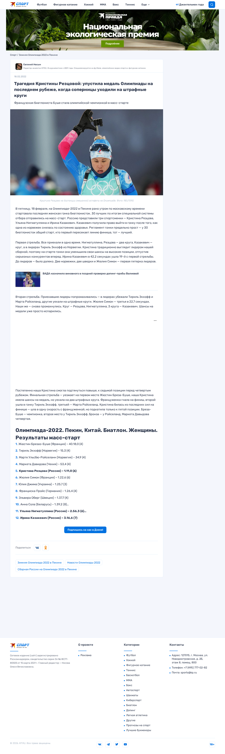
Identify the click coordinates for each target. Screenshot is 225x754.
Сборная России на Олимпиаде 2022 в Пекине (47, 569)
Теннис (130, 4)
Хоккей (88, 4)
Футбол (42, 4)
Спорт (13, 55)
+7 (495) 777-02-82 (195, 667)
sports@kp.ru (189, 672)
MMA (103, 4)
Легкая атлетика (136, 715)
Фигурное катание (65, 4)
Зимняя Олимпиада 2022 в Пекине (38, 55)
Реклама (86, 655)
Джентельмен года (191, 4)
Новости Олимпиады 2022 (83, 562)
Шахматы (132, 695)
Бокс (116, 4)
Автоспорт (133, 690)
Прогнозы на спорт (138, 725)
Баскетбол (133, 675)
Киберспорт (133, 700)
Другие (130, 720)
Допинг (130, 710)
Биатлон (131, 705)
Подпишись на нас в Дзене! (85, 529)
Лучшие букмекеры (138, 730)
